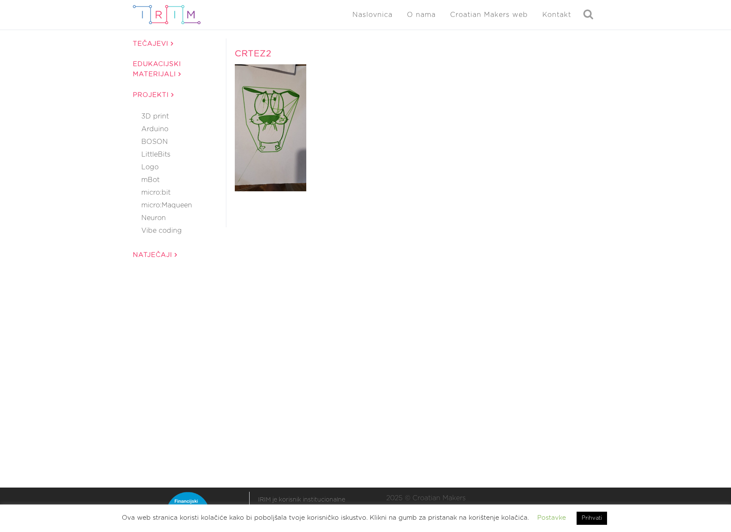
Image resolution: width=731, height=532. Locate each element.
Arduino (154, 129)
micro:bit (155, 192)
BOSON (154, 141)
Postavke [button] (551, 518)
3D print (155, 116)
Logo (150, 167)
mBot (150, 179)
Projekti (152, 95)
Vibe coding (161, 230)
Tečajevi (152, 44)
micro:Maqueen (166, 205)
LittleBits (155, 154)
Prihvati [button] (592, 518)
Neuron (153, 218)
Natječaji (154, 255)
